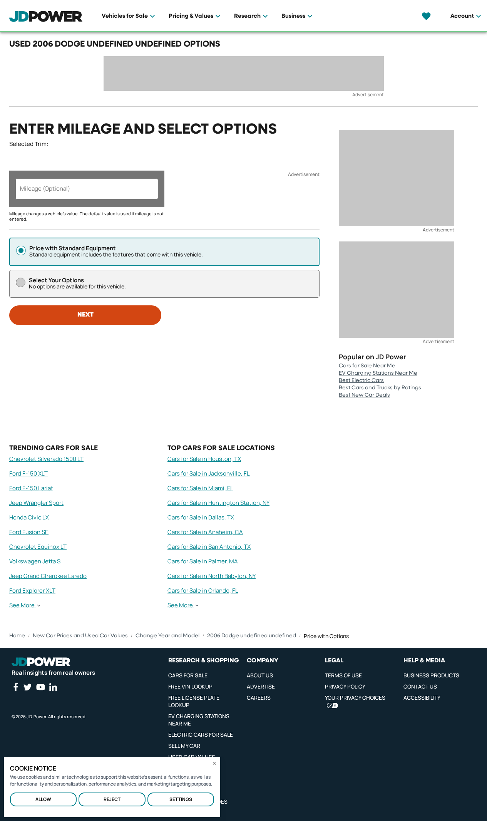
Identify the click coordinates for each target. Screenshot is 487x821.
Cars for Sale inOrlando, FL (202, 590)
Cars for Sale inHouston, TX (204, 459)
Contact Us (420, 686)
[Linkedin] (53, 687)
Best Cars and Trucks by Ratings (380, 387)
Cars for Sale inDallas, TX (200, 517)
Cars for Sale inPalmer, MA (202, 561)
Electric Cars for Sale (200, 734)
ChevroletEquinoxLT (38, 547)
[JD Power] (41, 662)
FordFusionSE (29, 532)
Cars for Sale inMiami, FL (200, 488)
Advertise (261, 686)
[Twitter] (27, 687)
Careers (259, 697)
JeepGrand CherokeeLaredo (48, 576)
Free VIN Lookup (190, 686)
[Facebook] (15, 687)
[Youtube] (40, 687)
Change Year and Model (167, 635)
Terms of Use (343, 675)
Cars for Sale (188, 675)
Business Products (431, 675)
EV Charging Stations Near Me (378, 373)
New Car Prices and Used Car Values (80, 635)
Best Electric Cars (361, 380)
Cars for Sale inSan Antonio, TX (209, 547)
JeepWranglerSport (36, 503)
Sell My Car (184, 745)
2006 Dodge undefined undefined (251, 635)
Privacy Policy (345, 686)
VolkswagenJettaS (34, 561)
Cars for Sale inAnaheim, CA (205, 532)
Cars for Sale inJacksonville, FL (208, 473)
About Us (260, 675)
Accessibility (421, 697)
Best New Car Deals (364, 395)
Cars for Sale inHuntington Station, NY (218, 503)
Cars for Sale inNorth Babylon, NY (211, 576)
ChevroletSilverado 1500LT (46, 459)
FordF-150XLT (28, 473)
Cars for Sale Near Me (367, 366)
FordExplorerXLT (32, 590)
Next (85, 315)
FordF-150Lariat (31, 488)
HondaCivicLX (29, 517)
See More (22, 605)
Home (17, 635)
